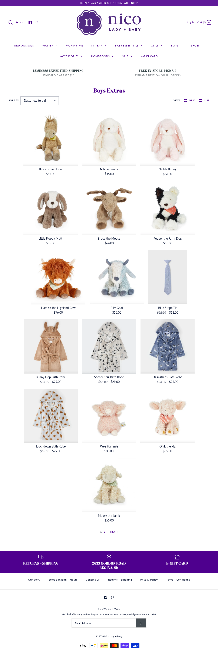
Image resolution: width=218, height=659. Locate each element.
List (206, 100)
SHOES (197, 45)
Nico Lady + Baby (113, 636)
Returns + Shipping (120, 579)
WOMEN (49, 45)
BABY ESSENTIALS (128, 45)
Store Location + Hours (63, 579)
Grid (192, 100)
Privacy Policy (149, 579)
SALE (127, 56)
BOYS (176, 45)
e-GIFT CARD (149, 56)
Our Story (34, 579)
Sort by (14, 100)
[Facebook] (30, 22)
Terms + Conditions (178, 579)
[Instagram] (36, 22)
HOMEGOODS (102, 56)
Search (19, 22)
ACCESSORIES (71, 56)
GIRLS (156, 45)
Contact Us (93, 579)
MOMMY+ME (74, 45)
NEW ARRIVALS (24, 45)
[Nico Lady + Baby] (109, 12)
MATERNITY (98, 45)
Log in (190, 22)
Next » (114, 531)
